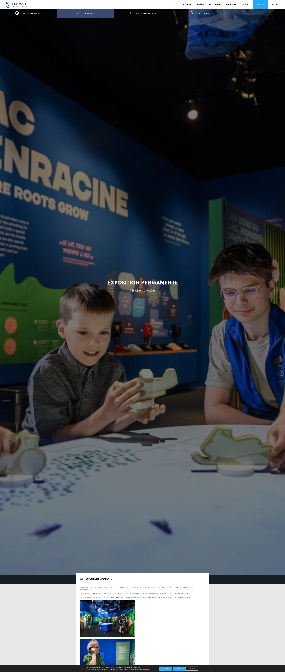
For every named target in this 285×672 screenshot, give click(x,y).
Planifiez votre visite (31, 13)
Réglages (192, 668)
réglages (147, 669)
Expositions (88, 13)
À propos (187, 4)
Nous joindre (202, 13)
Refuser (178, 668)
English (175, 4)
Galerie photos (215, 4)
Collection (231, 4)
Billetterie (260, 4)
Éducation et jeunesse (145, 13)
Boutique (274, 4)
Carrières (200, 4)
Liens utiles (245, 4)
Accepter (166, 668)
